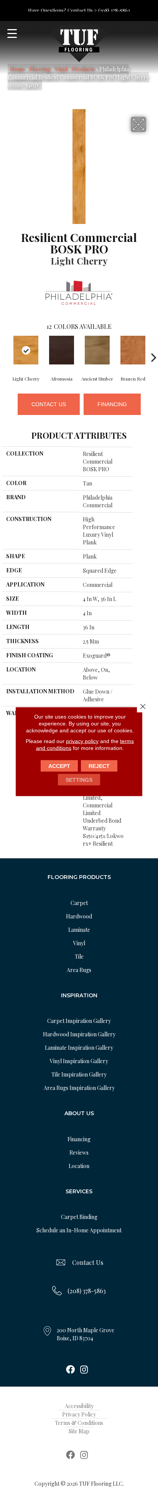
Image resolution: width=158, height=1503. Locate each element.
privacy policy (82, 741)
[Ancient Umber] (97, 350)
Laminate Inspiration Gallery (79, 1047)
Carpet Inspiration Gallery (79, 1020)
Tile (79, 956)
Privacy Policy (79, 1414)
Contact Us (48, 404)
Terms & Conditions (79, 1422)
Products (83, 69)
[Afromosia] (61, 350)
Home (17, 69)
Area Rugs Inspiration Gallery (79, 1087)
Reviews (79, 1152)
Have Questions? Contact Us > (62, 10)
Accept (59, 766)
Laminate (79, 929)
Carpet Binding (79, 1216)
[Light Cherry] (26, 350)
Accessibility (79, 1406)
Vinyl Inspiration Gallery (79, 1061)
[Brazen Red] (133, 350)
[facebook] (70, 1370)
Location (79, 1166)
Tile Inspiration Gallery (79, 1074)
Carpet (79, 903)
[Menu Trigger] (12, 33)
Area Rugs (79, 970)
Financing (112, 404)
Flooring (40, 69)
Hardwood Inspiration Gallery (79, 1034)
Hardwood (79, 916)
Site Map (79, 1431)
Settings (79, 780)
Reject (99, 766)
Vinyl (61, 69)
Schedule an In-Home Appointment (79, 1230)
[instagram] (84, 1370)
